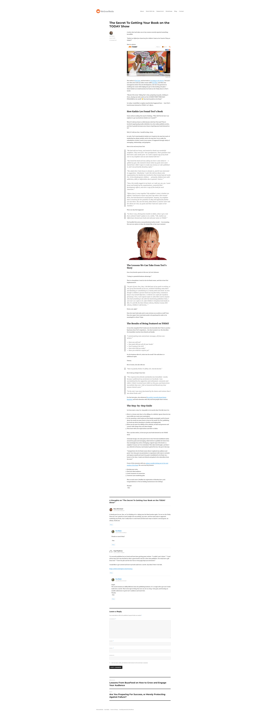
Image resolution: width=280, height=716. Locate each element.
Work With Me (150, 11)
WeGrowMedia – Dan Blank (102, 709)
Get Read (154, 82)
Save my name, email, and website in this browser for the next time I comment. (129, 662)
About (142, 11)
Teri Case (137, 80)
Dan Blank (111, 36)
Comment (112, 619)
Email (111, 648)
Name (111, 641)
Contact (181, 11)
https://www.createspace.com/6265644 (120, 568)
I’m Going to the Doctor (157, 80)
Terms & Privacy (114, 709)
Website (111, 655)
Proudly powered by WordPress (126, 709)
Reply (111, 524)
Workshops (169, 11)
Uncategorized (112, 40)
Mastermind (160, 11)
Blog (175, 11)
